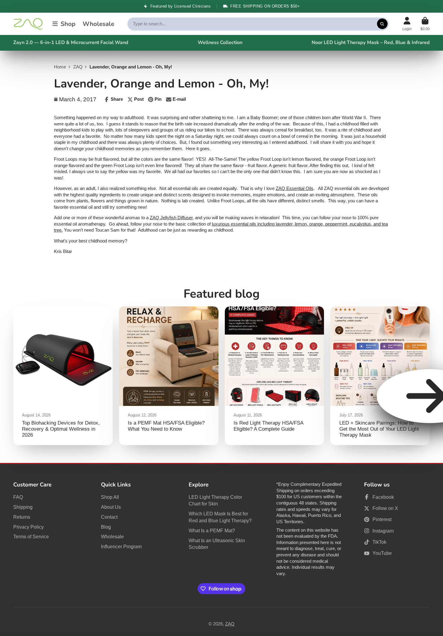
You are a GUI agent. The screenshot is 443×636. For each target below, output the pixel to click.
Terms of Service (31, 536)
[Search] (382, 23)
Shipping (23, 507)
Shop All (110, 497)
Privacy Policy (28, 527)
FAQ (18, 497)
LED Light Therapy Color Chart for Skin (215, 500)
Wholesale (98, 24)
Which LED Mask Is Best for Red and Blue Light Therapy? (220, 517)
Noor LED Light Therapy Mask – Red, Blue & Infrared (371, 42)
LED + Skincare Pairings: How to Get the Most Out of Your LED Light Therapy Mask (380, 375)
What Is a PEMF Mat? (212, 530)
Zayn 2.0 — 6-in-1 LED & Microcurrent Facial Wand (70, 42)
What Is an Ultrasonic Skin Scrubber (217, 544)
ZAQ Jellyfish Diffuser (171, 217)
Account (407, 24)
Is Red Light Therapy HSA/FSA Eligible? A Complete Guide (274, 375)
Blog (106, 527)
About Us (111, 507)
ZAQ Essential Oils (294, 188)
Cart (425, 24)
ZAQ (78, 67)
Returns (21, 517)
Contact (109, 517)
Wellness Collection (220, 42)
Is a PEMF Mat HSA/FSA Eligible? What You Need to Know (168, 375)
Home (60, 67)
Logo (28, 24)
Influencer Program (121, 546)
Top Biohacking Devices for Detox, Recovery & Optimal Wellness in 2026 (63, 375)
